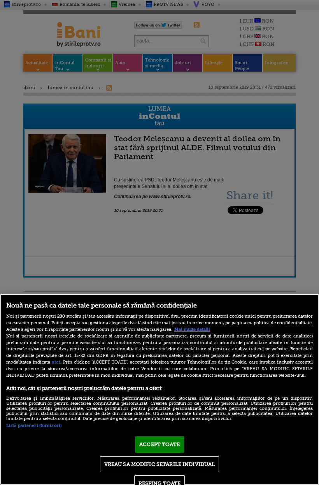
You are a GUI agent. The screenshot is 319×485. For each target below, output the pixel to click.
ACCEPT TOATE (159, 444)
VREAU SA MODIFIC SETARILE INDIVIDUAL (159, 464)
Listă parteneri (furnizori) (33, 425)
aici (56, 362)
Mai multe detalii (192, 329)
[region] (159, 389)
